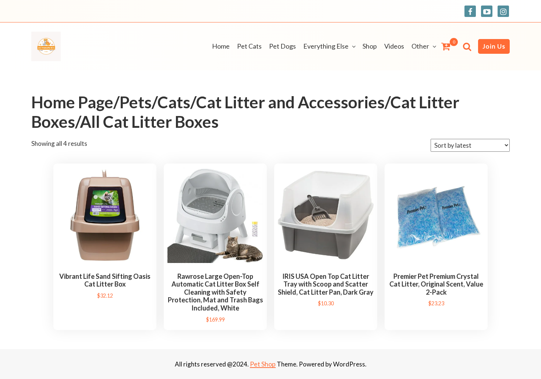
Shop (370, 46)
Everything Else (326, 46)
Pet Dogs (282, 46)
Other (420, 46)
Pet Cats (249, 46)
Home (221, 46)
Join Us (493, 46)
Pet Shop (263, 364)
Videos (394, 46)
